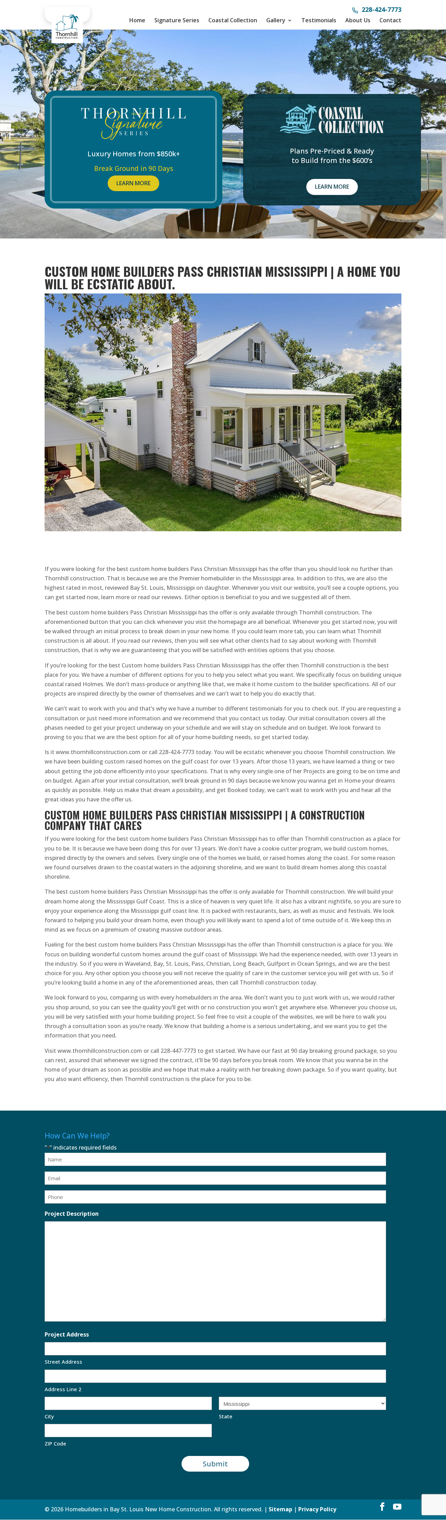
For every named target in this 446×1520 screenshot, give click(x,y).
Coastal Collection (232, 20)
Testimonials (318, 20)
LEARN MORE (133, 183)
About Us (357, 20)
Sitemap (280, 1509)
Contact (390, 20)
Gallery (275, 20)
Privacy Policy (317, 1509)
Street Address (63, 1361)
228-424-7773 (381, 10)
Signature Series (176, 20)
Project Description (72, 1213)
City (49, 1416)
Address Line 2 (63, 1389)
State (225, 1416)
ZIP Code (55, 1443)
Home (137, 20)
